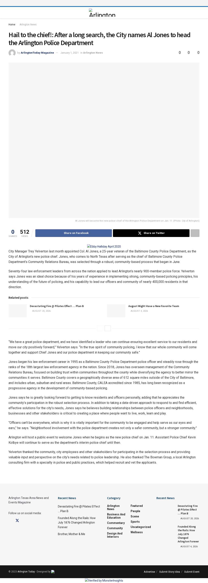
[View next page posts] (108, 328)
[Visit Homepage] (103, 13)
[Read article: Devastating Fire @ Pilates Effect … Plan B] (18, 310)
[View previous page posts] (100, 328)
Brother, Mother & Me (71, 534)
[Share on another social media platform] (195, 233)
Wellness (137, 532)
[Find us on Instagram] (24, 520)
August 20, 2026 (41, 311)
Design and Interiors (114, 535)
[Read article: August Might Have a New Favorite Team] (116, 310)
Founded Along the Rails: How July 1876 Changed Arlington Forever (77, 522)
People (135, 511)
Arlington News (28, 24)
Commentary (116, 523)
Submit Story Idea (169, 571)
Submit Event (191, 571)
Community (115, 528)
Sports (135, 521)
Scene (135, 516)
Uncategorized (141, 527)
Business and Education (116, 516)
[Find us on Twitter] (17, 520)
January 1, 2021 (70, 52)
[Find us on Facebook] (10, 520)
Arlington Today (26, 571)
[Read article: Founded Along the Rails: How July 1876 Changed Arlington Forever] (165, 531)
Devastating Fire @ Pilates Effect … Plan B (57, 306)
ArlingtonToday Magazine (37, 52)
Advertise (149, 571)
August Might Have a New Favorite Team (153, 306)
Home (12, 24)
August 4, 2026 (139, 311)
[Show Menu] (104, 3)
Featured (137, 505)
